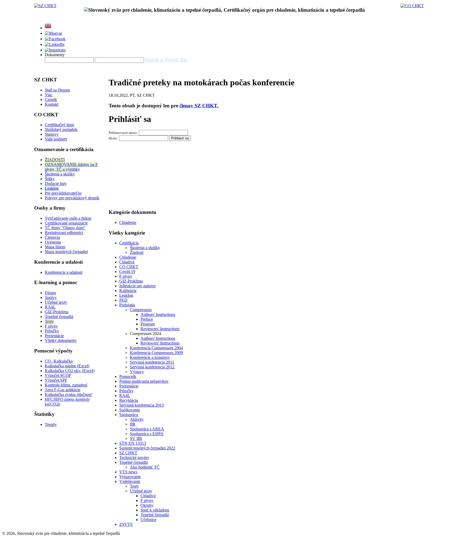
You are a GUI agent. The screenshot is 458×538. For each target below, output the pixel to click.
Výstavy (137, 371)
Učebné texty (56, 302)
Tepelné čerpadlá (59, 316)
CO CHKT (128, 266)
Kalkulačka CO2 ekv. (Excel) (69, 370)
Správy (51, 297)
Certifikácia (129, 243)
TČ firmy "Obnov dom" (65, 228)
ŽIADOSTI (55, 159)
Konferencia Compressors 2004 (156, 348)
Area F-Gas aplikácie (62, 389)
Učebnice (148, 519)
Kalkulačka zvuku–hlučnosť (68, 394)
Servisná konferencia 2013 (141, 405)
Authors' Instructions (157, 314)
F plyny (51, 326)
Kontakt (51, 104)
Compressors (141, 309)
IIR (132, 424)
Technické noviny (134, 457)
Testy (49, 321)
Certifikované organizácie (66, 223)
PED (123, 300)
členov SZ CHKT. (198, 105)
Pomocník (127, 376)
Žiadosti (136, 252)
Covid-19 (127, 271)
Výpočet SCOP (58, 375)
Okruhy (146, 505)
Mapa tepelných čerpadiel (66, 251)
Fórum (50, 292)
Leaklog (52, 188)
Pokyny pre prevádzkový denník (72, 198)
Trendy (51, 424)
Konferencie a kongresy (150, 357)
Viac (48, 94)
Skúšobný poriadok (61, 129)
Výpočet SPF (56, 380)
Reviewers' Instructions (159, 329)
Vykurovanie (130, 476)
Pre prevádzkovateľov (63, 193)
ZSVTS (126, 524)
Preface (146, 319)
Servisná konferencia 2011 (152, 362)
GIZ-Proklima (56, 312)
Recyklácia (128, 400)
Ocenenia (53, 242)
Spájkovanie (129, 410)
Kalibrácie (127, 290)
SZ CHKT (128, 453)
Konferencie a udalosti (63, 272)
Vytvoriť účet (176, 60)
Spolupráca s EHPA (147, 433)
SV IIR (136, 438)
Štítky (50, 179)
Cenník (51, 99)
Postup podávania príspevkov (144, 381)
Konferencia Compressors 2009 (156, 352)
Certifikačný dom (59, 124)
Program (147, 324)
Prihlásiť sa (154, 60)
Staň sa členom (57, 90)
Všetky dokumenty (61, 340)
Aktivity (137, 419)
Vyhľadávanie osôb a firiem (68, 218)
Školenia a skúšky (60, 174)
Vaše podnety (56, 139)
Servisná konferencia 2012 (152, 367)
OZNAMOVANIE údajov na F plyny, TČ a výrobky (71, 166)
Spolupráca (128, 414)
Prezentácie (54, 335)
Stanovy (52, 134)
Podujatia (127, 305)
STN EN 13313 (132, 443)
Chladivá (126, 262)
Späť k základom (154, 510)
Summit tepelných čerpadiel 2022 (147, 448)
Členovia (52, 237)
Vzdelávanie (129, 481)
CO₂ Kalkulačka (59, 361)
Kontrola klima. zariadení (66, 385)
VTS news (128, 472)
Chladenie (127, 222)
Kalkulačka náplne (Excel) (67, 366)
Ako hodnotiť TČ (145, 467)
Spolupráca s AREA (147, 429)
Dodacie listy (56, 183)
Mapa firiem (55, 247)
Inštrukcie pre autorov (137, 286)
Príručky (52, 331)
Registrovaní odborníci (64, 232)
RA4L (50, 307)
